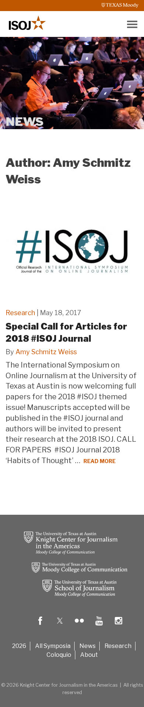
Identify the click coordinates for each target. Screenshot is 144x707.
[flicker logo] (79, 626)
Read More (99, 461)
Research (20, 313)
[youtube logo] (99, 626)
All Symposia (53, 645)
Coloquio (59, 654)
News (87, 645)
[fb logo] (40, 626)
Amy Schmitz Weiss (46, 352)
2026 (19, 645)
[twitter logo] (59, 626)
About (89, 654)
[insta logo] (118, 626)
